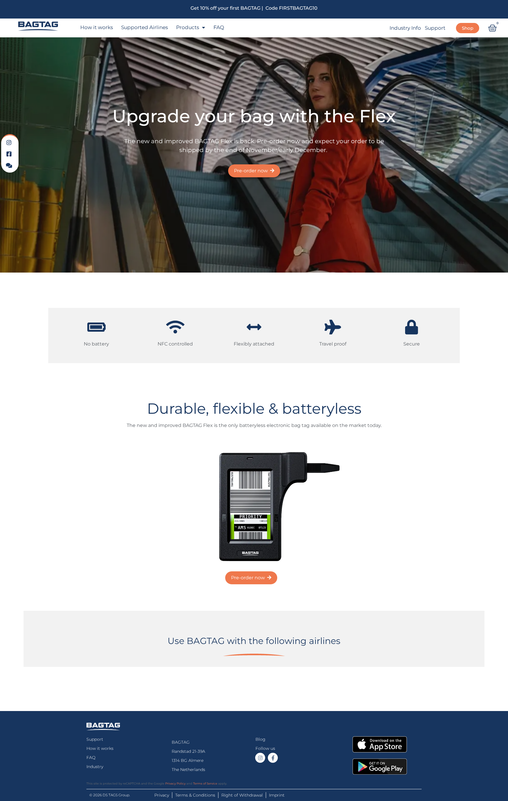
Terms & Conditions (195, 795)
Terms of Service (205, 783)
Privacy (161, 795)
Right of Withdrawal (242, 795)
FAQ (218, 27)
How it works (96, 27)
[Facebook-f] (273, 758)
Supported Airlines (144, 27)
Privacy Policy (175, 783)
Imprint (277, 795)
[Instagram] (260, 758)
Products (187, 27)
